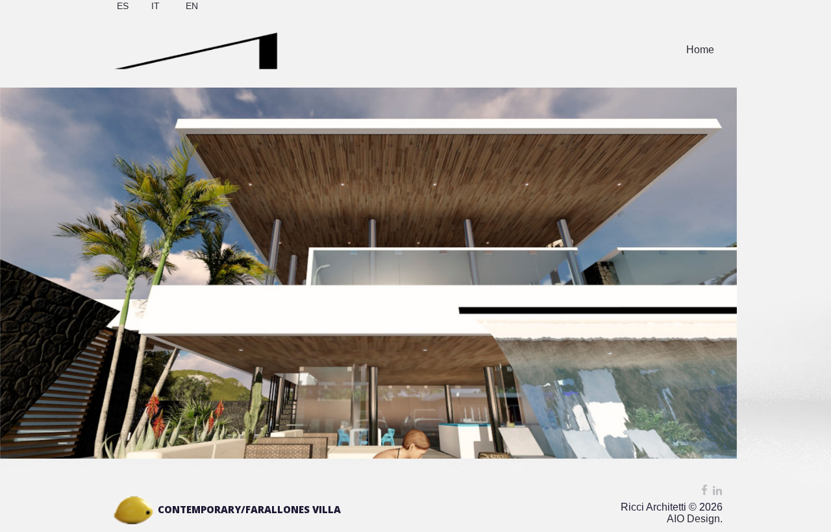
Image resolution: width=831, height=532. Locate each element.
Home (700, 49)
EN (192, 6)
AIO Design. (695, 518)
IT (155, 6)
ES (123, 6)
